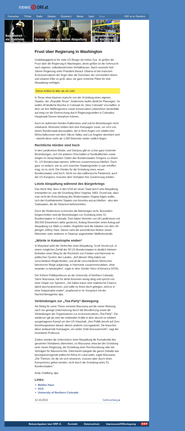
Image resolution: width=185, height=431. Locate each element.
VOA (41, 388)
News (102, 16)
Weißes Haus (46, 384)
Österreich (66, 16)
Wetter (80, 16)
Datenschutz (92, 423)
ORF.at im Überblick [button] (134, 16)
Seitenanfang (110, 399)
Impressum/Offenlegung (121, 423)
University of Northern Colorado (58, 392)
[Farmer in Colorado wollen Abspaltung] (62, 31)
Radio (39, 16)
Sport (91, 16)
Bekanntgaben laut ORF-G (45, 423)
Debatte (52, 16)
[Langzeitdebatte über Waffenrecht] (106, 31)
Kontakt (73, 423)
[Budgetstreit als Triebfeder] (19, 31)
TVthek (27, 16)
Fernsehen (13, 16)
